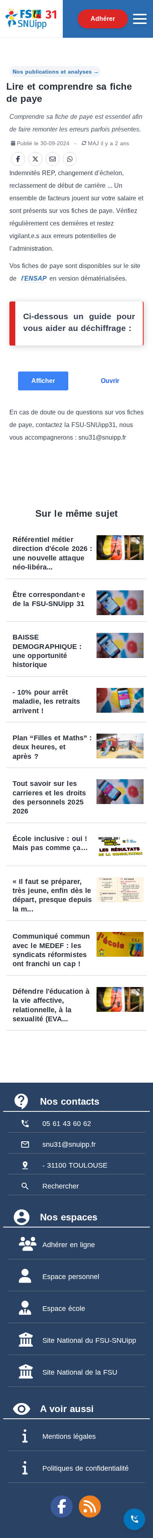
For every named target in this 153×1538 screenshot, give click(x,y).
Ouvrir (110, 380)
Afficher (43, 380)
